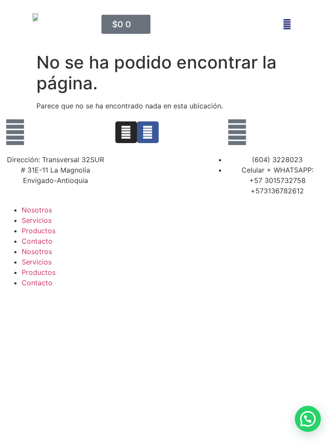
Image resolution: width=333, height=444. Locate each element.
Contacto (37, 241)
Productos (39, 230)
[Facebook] (148, 132)
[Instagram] (126, 132)
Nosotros (37, 210)
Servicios (37, 220)
